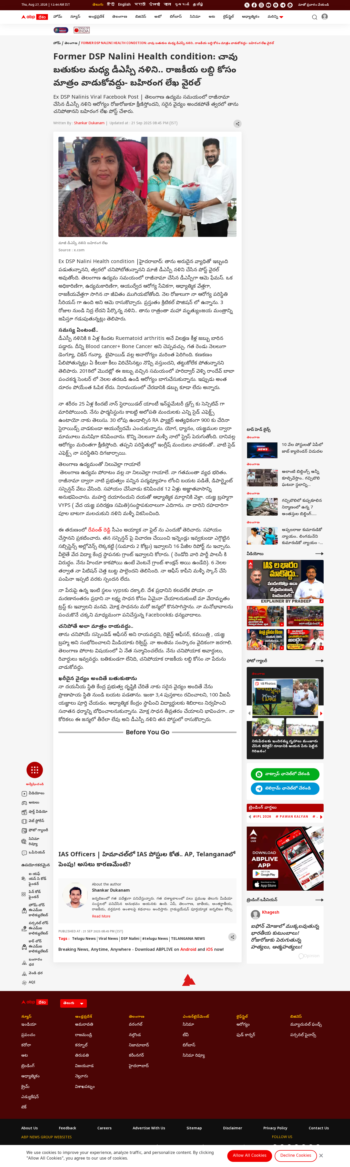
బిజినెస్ (140, 17)
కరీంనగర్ (136, 1056)
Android (188, 950)
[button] (34, 774)
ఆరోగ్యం (243, 1025)
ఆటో (158, 17)
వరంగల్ (135, 1025)
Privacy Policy (275, 1129)
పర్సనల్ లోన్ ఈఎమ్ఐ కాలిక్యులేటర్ (38, 928)
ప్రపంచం (28, 1035)
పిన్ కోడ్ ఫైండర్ (35, 895)
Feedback (67, 1129)
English (124, 5)
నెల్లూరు (81, 1076)
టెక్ (23, 1107)
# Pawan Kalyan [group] (291, 817)
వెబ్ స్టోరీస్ (36, 821)
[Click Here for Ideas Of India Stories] (82, 30)
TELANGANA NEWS (188, 939)
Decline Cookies (295, 1156)
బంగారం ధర (35, 962)
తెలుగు (97, 5)
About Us (29, 1129)
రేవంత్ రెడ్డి (99, 530)
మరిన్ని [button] (272, 17)
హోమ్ (57, 17)
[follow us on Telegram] (283, 5)
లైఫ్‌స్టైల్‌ (228, 17)
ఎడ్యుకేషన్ (30, 1097)
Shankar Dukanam (89, 123)
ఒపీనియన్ (37, 852)
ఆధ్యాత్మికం (250, 17)
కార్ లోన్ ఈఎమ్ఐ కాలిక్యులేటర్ (38, 946)
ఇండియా (28, 1025)
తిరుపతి (82, 1056)
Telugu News (84, 939)
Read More (101, 916)
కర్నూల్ (81, 1045)
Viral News (108, 939)
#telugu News (155, 939)
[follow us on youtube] (268, 5)
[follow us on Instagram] (276, 5)
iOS (209, 950)
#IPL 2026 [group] (262, 817)
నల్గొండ (135, 1035)
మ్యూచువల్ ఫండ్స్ (306, 1025)
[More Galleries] (319, 661)
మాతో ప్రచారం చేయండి (313, 5)
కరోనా (26, 1045)
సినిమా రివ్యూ (34, 842)
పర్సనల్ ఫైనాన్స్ (303, 1035)
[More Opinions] (319, 900)
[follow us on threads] (261, 5)
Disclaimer (232, 1129)
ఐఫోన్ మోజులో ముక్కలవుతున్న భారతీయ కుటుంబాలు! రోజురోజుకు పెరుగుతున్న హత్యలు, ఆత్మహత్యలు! (285, 937)
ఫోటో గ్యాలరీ (38, 830)
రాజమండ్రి (83, 1035)
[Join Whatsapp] (290, 5)
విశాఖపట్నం (85, 1087)
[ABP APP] (265, 874)
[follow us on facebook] (254, 5)
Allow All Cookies (249, 1156)
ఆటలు (34, 802)
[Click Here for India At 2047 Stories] (61, 30)
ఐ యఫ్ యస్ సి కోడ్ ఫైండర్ (37, 879)
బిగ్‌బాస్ (176, 17)
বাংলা (167, 5)
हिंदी (110, 5)
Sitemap (194, 1129)
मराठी (140, 5)
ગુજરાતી (182, 5)
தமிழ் (198, 5)
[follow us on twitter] (247, 5)
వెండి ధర (36, 973)
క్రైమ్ (25, 1087)
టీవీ (186, 1035)
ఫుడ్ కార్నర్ (245, 1035)
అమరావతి (84, 1025)
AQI (32, 982)
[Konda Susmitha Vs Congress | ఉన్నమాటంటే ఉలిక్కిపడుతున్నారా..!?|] (265, 639)
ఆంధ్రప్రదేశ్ (96, 17)
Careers (104, 1129)
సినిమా (195, 17)
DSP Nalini (130, 939)
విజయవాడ (84, 1066)
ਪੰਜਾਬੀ (154, 5)
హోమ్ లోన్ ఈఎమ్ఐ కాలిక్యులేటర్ (38, 910)
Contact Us (319, 1129)
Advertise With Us (149, 1129)
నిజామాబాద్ (139, 1045)
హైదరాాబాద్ (139, 1066)
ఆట (212, 17)
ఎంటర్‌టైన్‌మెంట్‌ (196, 1017)
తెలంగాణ (119, 17)
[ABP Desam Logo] (34, 17)
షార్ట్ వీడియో (38, 812)
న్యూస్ (75, 17)
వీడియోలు (36, 793)
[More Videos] (319, 554)
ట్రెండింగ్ (27, 1066)
